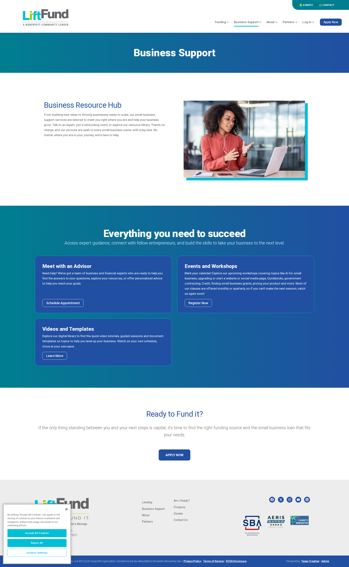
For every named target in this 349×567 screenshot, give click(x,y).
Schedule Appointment (63, 303)
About (145, 515)
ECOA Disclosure (236, 561)
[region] (37, 534)
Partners (147, 521)
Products (179, 507)
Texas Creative (310, 561)
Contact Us (181, 520)
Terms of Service (213, 561)
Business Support (153, 509)
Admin (325, 561)
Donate (178, 513)
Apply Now (174, 455)
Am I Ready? (182, 500)
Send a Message (77, 524)
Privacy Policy (192, 561)
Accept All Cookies (37, 533)
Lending (147, 502)
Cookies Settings (37, 552)
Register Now (198, 303)
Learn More (54, 356)
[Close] (67, 509)
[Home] (45, 17)
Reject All (37, 543)
